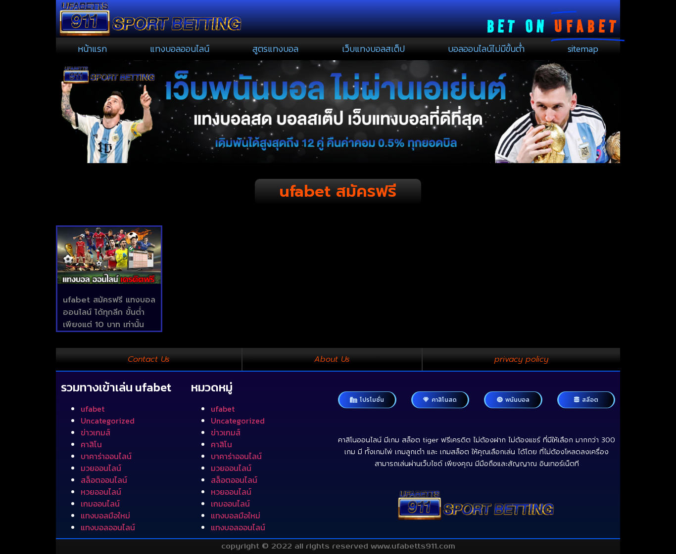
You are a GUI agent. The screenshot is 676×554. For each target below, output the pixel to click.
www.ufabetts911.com (413, 546)
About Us (332, 359)
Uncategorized (108, 420)
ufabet (92, 409)
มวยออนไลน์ (101, 468)
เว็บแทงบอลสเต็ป (373, 48)
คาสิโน (91, 444)
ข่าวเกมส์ (95, 432)
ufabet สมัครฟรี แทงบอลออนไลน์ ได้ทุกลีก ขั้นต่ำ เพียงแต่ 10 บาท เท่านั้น (109, 312)
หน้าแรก (92, 48)
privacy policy (521, 359)
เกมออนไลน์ (100, 504)
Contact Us (149, 359)
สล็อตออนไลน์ (104, 480)
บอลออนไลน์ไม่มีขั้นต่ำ (486, 48)
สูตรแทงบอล (275, 48)
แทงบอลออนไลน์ (179, 48)
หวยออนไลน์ (101, 492)
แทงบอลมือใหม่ (105, 515)
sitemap (583, 48)
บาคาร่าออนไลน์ (106, 456)
